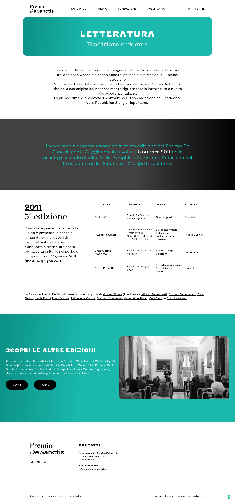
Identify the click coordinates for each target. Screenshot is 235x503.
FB (196, 8)
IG (189, 8)
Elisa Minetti (169, 496)
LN (45, 461)
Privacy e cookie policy (69, 496)
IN (203, 8)
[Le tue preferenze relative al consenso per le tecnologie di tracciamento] (229, 497)
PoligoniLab (199, 496)
